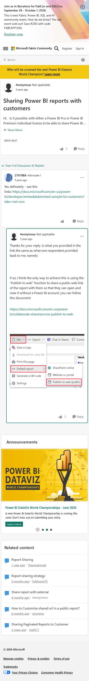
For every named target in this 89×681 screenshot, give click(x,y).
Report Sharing (22, 559)
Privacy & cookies (38, 658)
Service (11, 59)
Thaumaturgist (37, 565)
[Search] (56, 48)
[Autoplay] (37, 529)
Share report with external (30, 592)
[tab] (43, 529)
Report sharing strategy (28, 576)
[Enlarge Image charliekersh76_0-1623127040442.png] (47, 361)
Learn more (52, 74)
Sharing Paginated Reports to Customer (39, 624)
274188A (20, 175)
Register (67, 48)
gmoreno (38, 613)
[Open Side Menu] (5, 48)
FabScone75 (40, 581)
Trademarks (10, 666)
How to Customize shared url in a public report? (45, 608)
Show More (15, 130)
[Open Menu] (83, 60)
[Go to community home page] (31, 48)
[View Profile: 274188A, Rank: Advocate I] (8, 177)
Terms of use (62, 658)
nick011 (34, 630)
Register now (13, 34)
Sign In (80, 48)
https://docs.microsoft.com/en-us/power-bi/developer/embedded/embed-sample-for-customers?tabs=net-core (44, 196)
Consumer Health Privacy (57, 672)
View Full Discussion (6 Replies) (24, 165)
